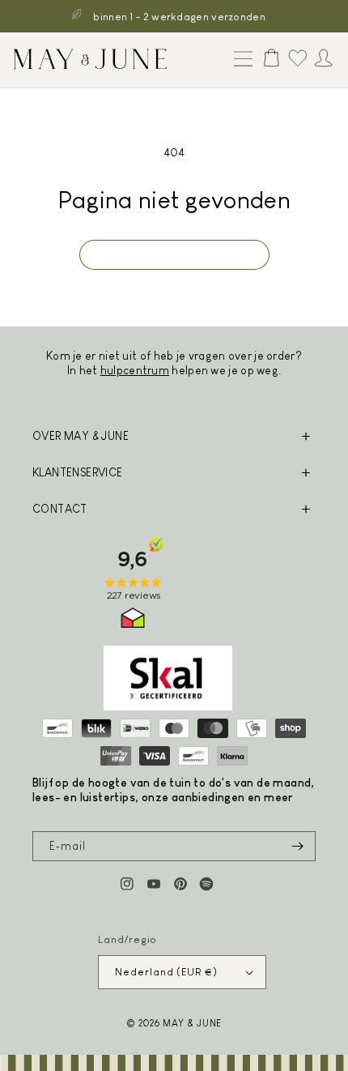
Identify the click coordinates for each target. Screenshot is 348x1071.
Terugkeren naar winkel (174, 255)
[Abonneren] (297, 846)
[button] (240, 60)
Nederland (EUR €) (166, 972)
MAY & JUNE (192, 1023)
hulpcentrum (134, 370)
